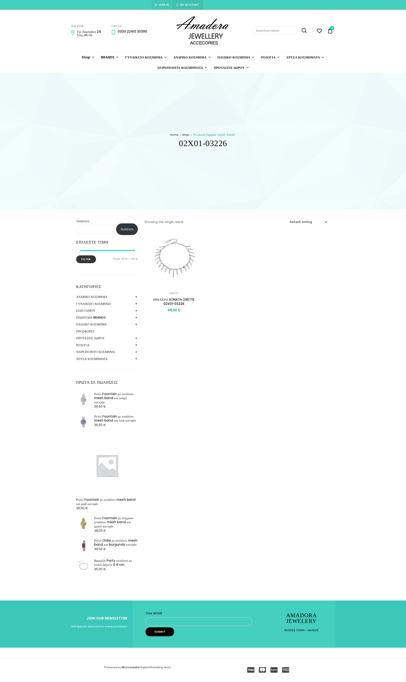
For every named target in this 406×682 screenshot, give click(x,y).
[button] (197, 235)
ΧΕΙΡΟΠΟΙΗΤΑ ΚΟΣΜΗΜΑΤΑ (180, 67)
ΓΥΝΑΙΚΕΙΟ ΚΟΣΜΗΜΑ (144, 57)
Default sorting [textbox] (301, 222)
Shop (86, 57)
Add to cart (174, 319)
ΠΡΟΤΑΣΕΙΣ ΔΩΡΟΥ (229, 67)
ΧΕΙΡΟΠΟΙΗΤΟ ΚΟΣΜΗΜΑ (95, 352)
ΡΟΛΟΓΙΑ (268, 57)
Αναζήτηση (82, 221)
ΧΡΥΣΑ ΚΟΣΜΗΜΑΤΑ (303, 57)
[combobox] (308, 221)
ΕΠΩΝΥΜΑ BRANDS (91, 317)
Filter (86, 259)
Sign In (164, 5)
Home (174, 135)
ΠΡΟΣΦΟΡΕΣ (85, 331)
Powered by (113, 667)
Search (302, 30)
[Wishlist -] (319, 31)
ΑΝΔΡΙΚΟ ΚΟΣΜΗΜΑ (190, 57)
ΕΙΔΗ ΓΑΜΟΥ (85, 310)
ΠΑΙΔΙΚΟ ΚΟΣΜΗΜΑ (233, 57)
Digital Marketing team (155, 667)
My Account (189, 5)
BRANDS (107, 57)
